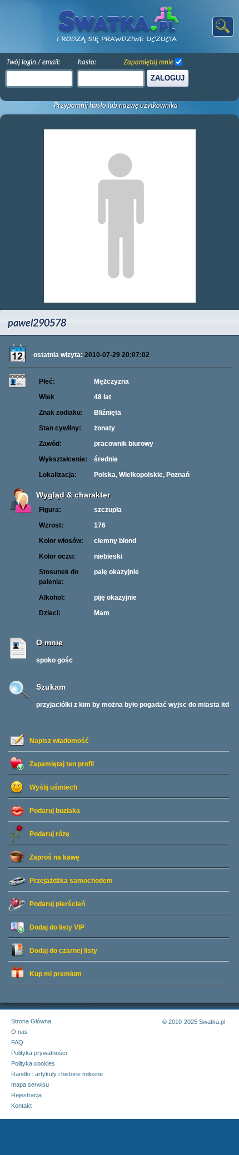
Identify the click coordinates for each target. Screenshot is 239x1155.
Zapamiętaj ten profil (61, 764)
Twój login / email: (33, 61)
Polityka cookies (33, 1063)
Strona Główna (31, 1021)
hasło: (87, 61)
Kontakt (21, 1105)
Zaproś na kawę (54, 857)
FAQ (17, 1042)
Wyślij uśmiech (53, 787)
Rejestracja (26, 1095)
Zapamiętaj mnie (148, 61)
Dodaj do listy (56, 927)
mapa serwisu (30, 1084)
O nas (19, 1031)
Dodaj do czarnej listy (63, 951)
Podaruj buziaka (54, 811)
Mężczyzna (111, 381)
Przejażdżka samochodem (71, 881)
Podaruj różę (49, 834)
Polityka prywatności (39, 1052)
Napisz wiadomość (59, 741)
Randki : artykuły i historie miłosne (57, 1074)
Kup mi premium (55, 974)
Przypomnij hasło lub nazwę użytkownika (116, 105)
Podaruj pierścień (57, 904)
